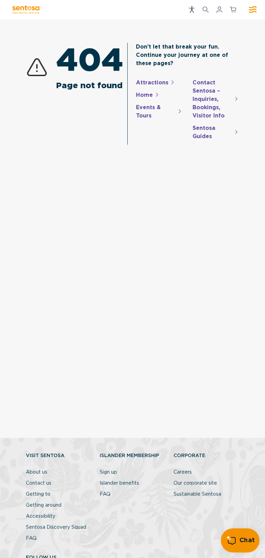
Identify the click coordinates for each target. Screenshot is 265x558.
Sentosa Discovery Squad (56, 527)
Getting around (43, 505)
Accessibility (40, 516)
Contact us (38, 483)
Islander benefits (119, 483)
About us (36, 472)
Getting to (38, 494)
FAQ (31, 538)
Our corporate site (195, 483)
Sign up (108, 472)
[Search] (206, 10)
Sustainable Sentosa (197, 494)
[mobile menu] (252, 9)
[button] (192, 10)
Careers (183, 472)
